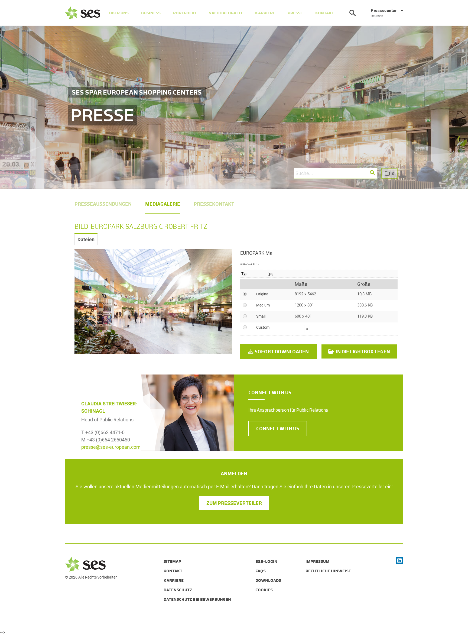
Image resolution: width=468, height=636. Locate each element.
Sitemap (172, 561)
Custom (262, 327)
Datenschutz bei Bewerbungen (197, 599)
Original (262, 294)
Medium (263, 305)
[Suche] (353, 13)
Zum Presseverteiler (234, 503)
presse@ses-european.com (111, 447)
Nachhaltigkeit (226, 13)
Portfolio (184, 13)
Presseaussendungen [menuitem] (103, 204)
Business (151, 13)
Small (260, 316)
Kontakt (324, 13)
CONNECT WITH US (277, 429)
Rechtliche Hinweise (328, 571)
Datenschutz (178, 589)
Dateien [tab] (86, 239)
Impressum (317, 561)
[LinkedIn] (399, 561)
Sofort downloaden (282, 352)
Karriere (265, 13)
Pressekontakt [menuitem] (214, 204)
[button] (372, 173)
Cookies (264, 589)
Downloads (268, 580)
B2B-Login (266, 561)
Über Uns (119, 13)
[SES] (82, 13)
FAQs (260, 571)
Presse (295, 13)
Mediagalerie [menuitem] (162, 204)
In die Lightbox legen (362, 352)
